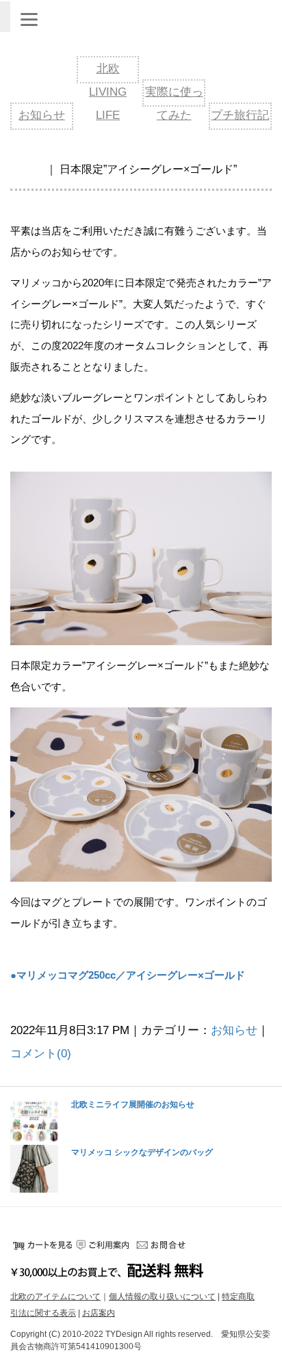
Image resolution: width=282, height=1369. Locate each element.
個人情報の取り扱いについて (162, 1296)
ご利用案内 (102, 1244)
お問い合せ (164, 1244)
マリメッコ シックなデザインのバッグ (142, 1153)
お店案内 (98, 1313)
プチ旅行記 (240, 115)
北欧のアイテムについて (55, 1296)
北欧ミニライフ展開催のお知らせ (132, 1105)
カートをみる (41, 1244)
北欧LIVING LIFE (108, 92)
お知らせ (41, 115)
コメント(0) (40, 1053)
